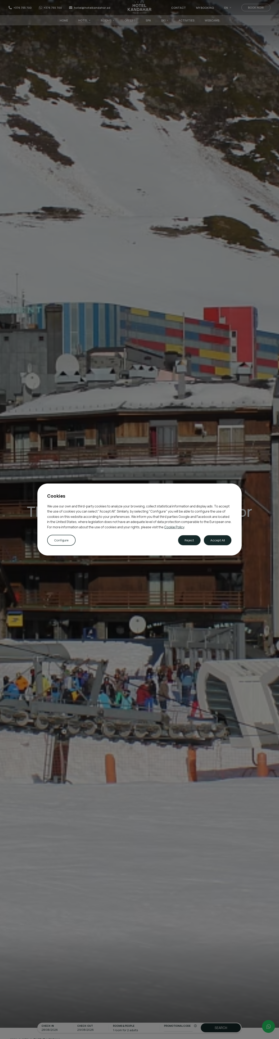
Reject (189, 540)
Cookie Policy (174, 527)
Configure (61, 540)
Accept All (217, 540)
